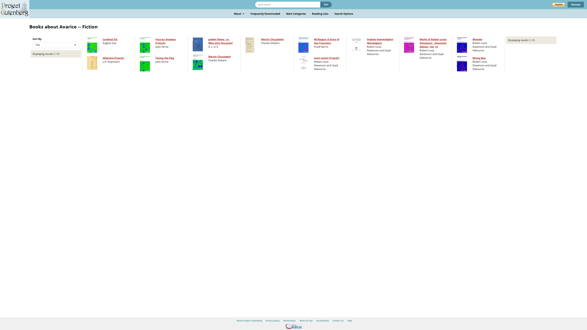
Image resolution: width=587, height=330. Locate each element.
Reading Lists (320, 13)
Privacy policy (273, 320)
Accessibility (322, 320)
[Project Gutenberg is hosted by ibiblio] (293, 328)
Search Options (343, 13)
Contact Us (337, 320)
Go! (326, 4)
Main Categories (296, 13)
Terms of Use (305, 320)
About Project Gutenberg (249, 320)
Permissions (289, 320)
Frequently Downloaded (265, 13)
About (239, 13)
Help (349, 320)
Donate (575, 4)
